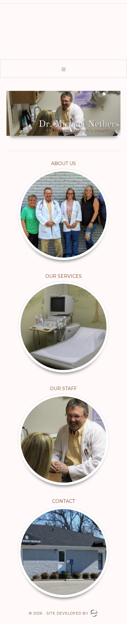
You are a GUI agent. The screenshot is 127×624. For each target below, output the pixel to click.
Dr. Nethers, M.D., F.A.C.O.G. (63, 29)
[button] (63, 69)
